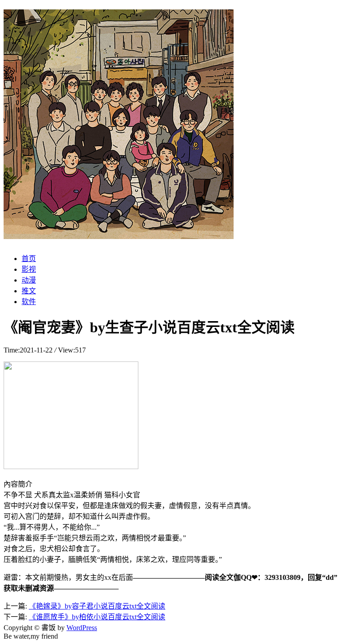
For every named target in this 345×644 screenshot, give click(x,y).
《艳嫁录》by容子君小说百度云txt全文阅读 (97, 606)
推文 (29, 291)
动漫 (29, 280)
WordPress (81, 627)
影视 (29, 269)
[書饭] (119, 234)
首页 (29, 258)
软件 (29, 301)
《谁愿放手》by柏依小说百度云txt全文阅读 (97, 617)
